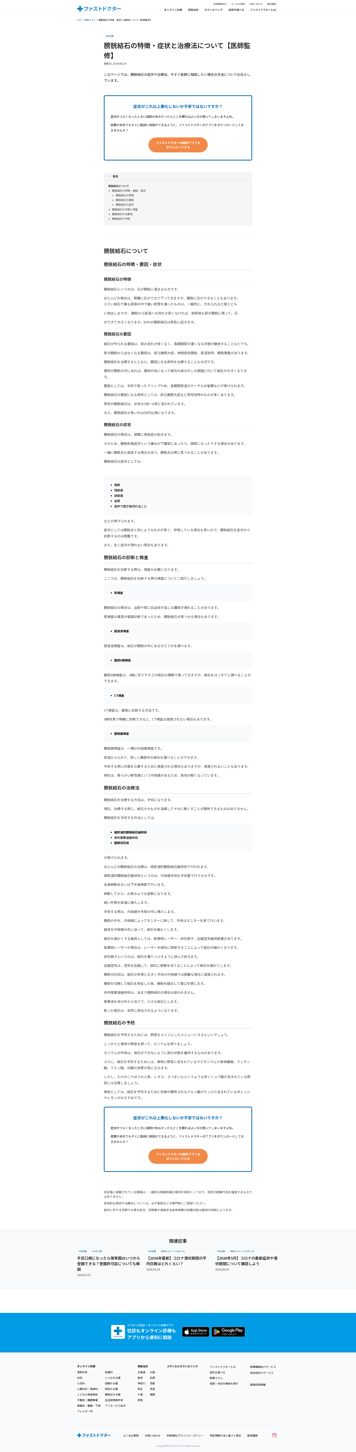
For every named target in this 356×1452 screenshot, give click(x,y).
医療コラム (90, 19)
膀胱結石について (118, 186)
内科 (79, 1378)
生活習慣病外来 (114, 1400)
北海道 (141, 1372)
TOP (79, 19)
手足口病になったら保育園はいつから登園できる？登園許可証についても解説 (108, 1263)
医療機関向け (220, 3)
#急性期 (109, 36)
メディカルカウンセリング (182, 1366)
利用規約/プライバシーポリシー (185, 1435)
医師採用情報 (258, 1384)
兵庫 (152, 1378)
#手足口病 (97, 1251)
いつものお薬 (113, 1378)
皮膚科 (109, 1372)
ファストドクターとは (263, 10)
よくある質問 (238, 3)
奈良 (152, 1389)
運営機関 (271, 3)
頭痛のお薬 (111, 1383)
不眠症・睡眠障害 (87, 1400)
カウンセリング (214, 10)
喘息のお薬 (111, 1389)
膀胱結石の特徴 (125, 195)
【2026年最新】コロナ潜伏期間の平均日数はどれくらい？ (176, 1260)
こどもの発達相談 (87, 1394)
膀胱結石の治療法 (122, 214)
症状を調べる (236, 10)
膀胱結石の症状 (125, 204)
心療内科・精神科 (87, 1389)
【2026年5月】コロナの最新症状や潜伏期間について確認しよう (246, 1260)
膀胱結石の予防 (121, 218)
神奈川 (141, 1383)
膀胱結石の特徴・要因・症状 (129, 190)
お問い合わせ (256, 3)
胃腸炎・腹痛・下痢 (88, 1405)
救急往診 (193, 10)
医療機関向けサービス (263, 1367)
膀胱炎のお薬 (113, 1394)
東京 (140, 1378)
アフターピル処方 (115, 1405)
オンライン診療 (173, 10)
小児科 (81, 1383)
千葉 (140, 1394)
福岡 (152, 1394)
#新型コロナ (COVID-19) (173, 1251)
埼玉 (140, 1389)
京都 (152, 1383)
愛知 (140, 1400)
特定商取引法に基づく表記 (225, 1435)
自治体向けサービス (261, 1373)
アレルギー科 (85, 1411)
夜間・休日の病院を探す (224, 1383)
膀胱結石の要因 (125, 200)
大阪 (152, 1372)
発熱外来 (82, 1372)
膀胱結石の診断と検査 (125, 209)
